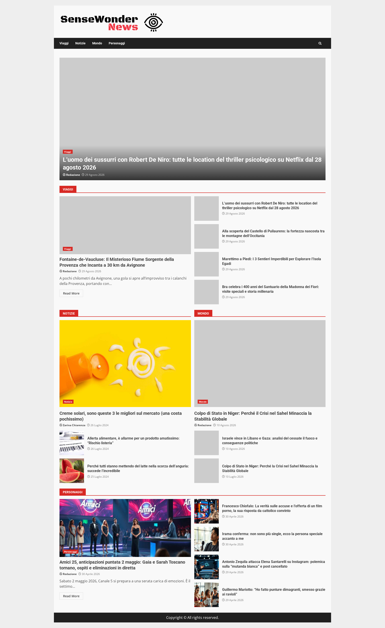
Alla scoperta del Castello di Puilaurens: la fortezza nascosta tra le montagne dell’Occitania (206, 236)
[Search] (320, 43)
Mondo (97, 43)
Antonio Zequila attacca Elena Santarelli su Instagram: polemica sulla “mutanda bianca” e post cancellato (206, 567)
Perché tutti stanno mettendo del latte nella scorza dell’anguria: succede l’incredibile (71, 470)
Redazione (73, 175)
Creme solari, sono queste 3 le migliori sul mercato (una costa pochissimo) (125, 363)
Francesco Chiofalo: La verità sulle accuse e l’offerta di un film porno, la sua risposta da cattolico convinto (206, 511)
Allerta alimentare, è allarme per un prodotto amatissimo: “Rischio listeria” (71, 443)
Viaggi (64, 43)
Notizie (80, 43)
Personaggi (117, 43)
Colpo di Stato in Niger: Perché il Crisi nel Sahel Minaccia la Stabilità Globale (260, 363)
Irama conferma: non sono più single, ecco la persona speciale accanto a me (206, 539)
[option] (192, 119)
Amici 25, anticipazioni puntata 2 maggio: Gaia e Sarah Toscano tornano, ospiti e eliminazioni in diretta (125, 528)
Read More (71, 293)
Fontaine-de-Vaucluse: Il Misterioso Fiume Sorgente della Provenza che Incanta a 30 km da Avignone (125, 225)
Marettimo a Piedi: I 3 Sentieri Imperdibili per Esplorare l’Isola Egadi (206, 264)
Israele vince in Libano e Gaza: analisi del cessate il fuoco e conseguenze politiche (206, 443)
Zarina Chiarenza (74, 425)
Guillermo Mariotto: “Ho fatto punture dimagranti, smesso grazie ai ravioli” (206, 595)
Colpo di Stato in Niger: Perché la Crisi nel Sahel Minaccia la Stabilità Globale (206, 470)
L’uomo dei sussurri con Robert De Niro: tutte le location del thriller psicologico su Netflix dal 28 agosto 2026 (192, 119)
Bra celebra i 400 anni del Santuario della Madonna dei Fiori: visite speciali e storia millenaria (206, 292)
